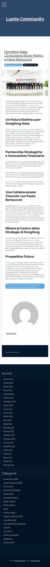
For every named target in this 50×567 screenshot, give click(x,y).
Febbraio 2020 (8, 465)
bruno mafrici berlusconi (27, 285)
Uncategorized (8, 542)
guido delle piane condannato (14, 524)
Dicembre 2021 (9, 435)
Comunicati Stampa (14, 65)
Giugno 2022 (8, 412)
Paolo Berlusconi (23, 206)
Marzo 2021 (7, 457)
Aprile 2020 (7, 461)
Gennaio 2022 (8, 431)
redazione (11, 333)
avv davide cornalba (10, 479)
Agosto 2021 (8, 450)
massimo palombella (10, 535)
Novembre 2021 (9, 439)
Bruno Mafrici (30, 105)
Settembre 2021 (9, 446)
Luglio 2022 (7, 409)
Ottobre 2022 (8, 398)
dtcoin (5, 509)
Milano (7, 238)
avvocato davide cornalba (12, 483)
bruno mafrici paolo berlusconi (28, 287)
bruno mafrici (13, 285)
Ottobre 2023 (8, 379)
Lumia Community (25, 18)
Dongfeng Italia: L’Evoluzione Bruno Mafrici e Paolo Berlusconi (23, 55)
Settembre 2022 (9, 401)
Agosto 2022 (8, 405)
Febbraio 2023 (8, 394)
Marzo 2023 (7, 390)
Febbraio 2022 (8, 427)
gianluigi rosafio (9, 512)
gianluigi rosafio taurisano (13, 516)
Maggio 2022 (8, 416)
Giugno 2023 (8, 383)
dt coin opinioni (9, 505)
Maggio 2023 (8, 386)
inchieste (6, 527)
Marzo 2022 (7, 424)
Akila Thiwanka (35, 561)
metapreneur (8, 539)
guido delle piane (9, 520)
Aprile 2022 (7, 420)
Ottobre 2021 (8, 442)
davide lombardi (9, 501)
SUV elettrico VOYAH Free (21, 129)
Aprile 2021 (7, 454)
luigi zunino (7, 531)
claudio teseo (8, 494)
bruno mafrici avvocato (12, 490)
